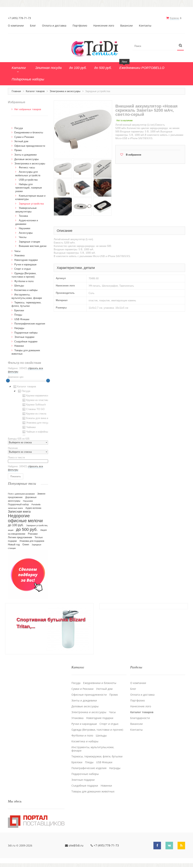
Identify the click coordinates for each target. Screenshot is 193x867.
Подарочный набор (18, 504)
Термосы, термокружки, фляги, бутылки (97, 756)
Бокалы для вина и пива (40, 418)
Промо (18, 150)
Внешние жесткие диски (32, 246)
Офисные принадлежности (29, 145)
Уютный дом (21, 141)
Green (25, 544)
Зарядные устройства (31, 203)
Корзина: (174, 18)
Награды (19, 328)
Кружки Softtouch (36, 404)
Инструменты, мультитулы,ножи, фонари (92, 749)
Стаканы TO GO (35, 409)
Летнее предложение (20, 537)
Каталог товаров (35, 91)
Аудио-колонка (33, 508)
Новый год (14, 544)
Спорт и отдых (22, 268)
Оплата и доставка (54, 25)
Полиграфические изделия (29, 323)
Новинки (19, 345)
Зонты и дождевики (25, 154)
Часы (17, 251)
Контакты (145, 25)
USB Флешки (21, 319)
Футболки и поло (24, 281)
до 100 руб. (16, 525)
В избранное (133, 154)
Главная (16, 91)
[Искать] (180, 45)
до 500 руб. (27, 529)
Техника (23, 215)
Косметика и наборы (26, 290)
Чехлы (22, 237)
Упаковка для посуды (38, 422)
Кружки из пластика (37, 400)
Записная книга (19, 511)
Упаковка (19, 255)
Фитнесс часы (27, 167)
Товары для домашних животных (92, 791)
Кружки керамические (38, 395)
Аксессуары (26, 232)
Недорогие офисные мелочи (25, 518)
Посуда (18, 128)
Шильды (19, 285)
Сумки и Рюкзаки (24, 137)
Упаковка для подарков (31, 541)
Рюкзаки (33, 533)
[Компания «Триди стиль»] (96, 48)
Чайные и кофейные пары (41, 431)
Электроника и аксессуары (65, 91)
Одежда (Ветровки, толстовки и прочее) (97, 729)
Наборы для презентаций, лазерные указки (28, 188)
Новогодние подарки (26, 260)
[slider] (8, 380)
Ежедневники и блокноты (28, 132)
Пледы (18, 314)
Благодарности (140, 718)
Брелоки (19, 310)
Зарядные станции (29, 241)
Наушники (24, 228)
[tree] (28, 409)
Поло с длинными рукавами (21, 494)
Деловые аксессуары (26, 159)
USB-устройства (28, 179)
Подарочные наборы (26, 332)
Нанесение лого (103, 25)
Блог (33, 25)
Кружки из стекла (36, 413)
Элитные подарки (24, 337)
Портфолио (80, 25)
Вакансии (126, 25)
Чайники (31, 427)
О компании (16, 25)
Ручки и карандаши (25, 264)
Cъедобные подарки (25, 341)
